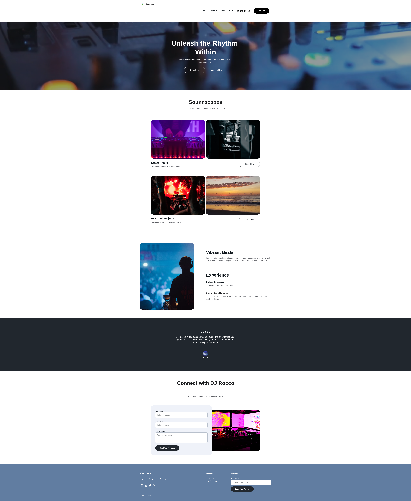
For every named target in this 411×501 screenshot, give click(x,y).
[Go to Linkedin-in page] (246, 11)
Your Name (159, 411)
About (230, 11)
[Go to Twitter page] (249, 11)
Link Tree (261, 11)
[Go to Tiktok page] (150, 485)
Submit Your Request (242, 489)
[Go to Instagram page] (242, 11)
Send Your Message (167, 448)
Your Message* (160, 431)
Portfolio (213, 11)
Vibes (222, 11)
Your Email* (159, 421)
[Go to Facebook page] (238, 11)
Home (204, 11)
